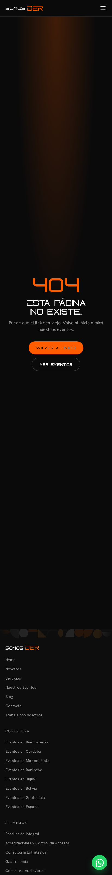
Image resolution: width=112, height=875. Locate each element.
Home (10, 659)
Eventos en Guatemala (25, 797)
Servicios (13, 678)
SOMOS (15, 8)
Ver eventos (56, 364)
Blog (9, 696)
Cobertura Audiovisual (25, 870)
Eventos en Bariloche (23, 769)
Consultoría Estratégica (25, 852)
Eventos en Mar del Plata (27, 760)
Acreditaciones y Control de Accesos (37, 843)
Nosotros (13, 668)
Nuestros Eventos (20, 687)
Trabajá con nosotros (23, 715)
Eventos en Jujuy (20, 779)
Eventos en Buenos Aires (27, 742)
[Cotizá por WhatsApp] (99, 862)
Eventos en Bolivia (21, 788)
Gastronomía (16, 861)
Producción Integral (22, 833)
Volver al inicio (56, 347)
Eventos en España (22, 806)
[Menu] (103, 8)
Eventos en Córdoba (23, 751)
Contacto (13, 705)
